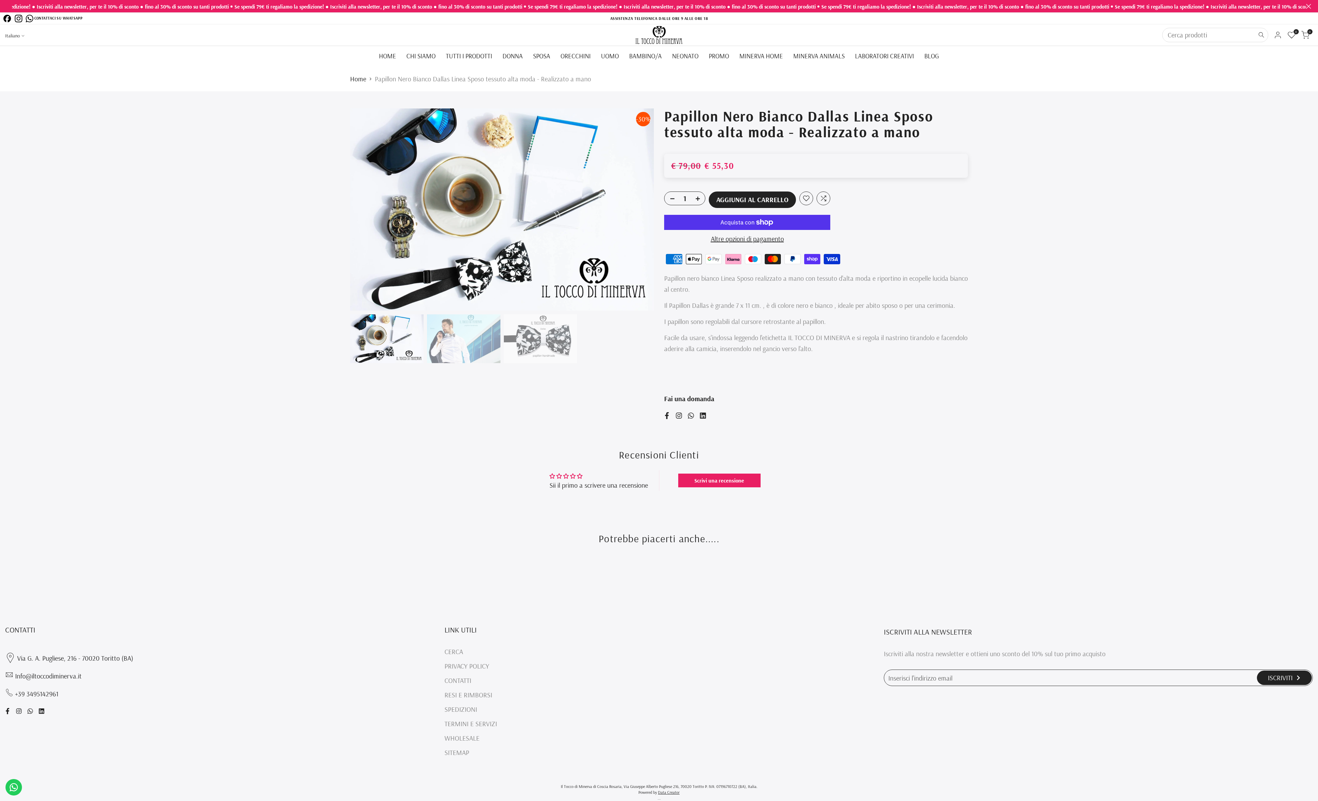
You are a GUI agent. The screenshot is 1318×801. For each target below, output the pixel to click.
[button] (806, 198)
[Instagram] (18, 18)
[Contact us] (13, 787)
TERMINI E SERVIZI (470, 723)
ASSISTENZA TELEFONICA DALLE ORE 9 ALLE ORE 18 (659, 18)
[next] (640, 210)
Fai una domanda (689, 398)
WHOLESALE (461, 738)
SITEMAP (456, 752)
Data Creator (669, 792)
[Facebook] (7, 18)
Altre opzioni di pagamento (747, 238)
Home (358, 78)
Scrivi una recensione (719, 480)
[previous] (364, 210)
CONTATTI (457, 680)
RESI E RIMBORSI (468, 694)
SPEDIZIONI (460, 709)
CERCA (453, 651)
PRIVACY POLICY (466, 666)
